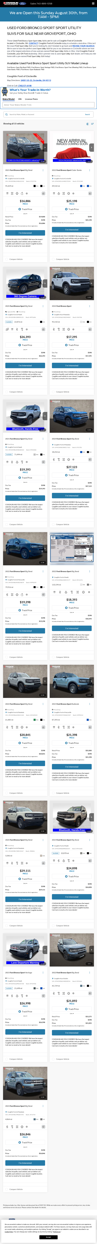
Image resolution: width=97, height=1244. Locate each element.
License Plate (31, 99)
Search (87, 114)
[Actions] (43, 170)
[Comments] (43, 193)
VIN (20, 99)
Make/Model (9, 99)
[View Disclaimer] (27, 193)
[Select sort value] (92, 124)
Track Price (27, 209)
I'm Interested (25, 233)
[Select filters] (87, 124)
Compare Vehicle (16, 259)
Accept (48, 1237)
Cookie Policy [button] (9, 1232)
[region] (25, 222)
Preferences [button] (56, 1232)
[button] (45, 147)
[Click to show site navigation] (93, 3)
